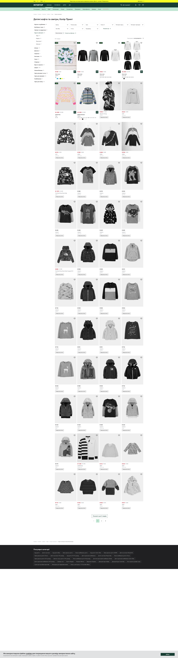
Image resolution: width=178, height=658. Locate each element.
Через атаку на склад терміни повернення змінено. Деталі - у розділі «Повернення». (89, 1)
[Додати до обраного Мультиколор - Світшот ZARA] (119, 123)
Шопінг (39, 14)
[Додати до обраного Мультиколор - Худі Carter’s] (119, 162)
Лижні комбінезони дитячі (81, 552)
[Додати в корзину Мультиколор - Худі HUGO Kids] (75, 112)
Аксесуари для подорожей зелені (60, 564)
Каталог (44, 14)
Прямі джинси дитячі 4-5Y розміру (42, 558)
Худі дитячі (37, 552)
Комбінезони (37, 78)
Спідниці (36, 62)
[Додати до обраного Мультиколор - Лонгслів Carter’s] (119, 396)
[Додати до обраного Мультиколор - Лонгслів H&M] (119, 435)
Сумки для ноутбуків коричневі (41, 564)
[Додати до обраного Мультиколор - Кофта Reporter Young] (119, 83)
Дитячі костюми (46, 552)
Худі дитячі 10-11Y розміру (73, 555)
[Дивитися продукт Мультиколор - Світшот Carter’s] (88, 214)
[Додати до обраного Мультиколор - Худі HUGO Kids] (74, 83)
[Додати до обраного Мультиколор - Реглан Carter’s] (96, 162)
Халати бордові (70, 561)
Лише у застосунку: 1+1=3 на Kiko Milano (80, 564)
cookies (29, 653)
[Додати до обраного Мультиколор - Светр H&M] (96, 474)
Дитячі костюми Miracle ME (126, 552)
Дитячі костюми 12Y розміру (57, 555)
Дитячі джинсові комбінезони (89, 555)
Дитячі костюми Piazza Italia (104, 555)
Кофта (38, 38)
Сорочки (36, 53)
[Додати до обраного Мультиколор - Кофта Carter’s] (96, 240)
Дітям (49, 14)
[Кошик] (143, 5)
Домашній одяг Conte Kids (118, 561)
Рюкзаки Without (80, 561)
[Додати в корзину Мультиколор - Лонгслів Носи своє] (97, 71)
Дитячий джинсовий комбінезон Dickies (102, 558)
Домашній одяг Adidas (104, 561)
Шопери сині (60, 561)
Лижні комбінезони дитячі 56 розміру (82, 558)
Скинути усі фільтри (69, 33)
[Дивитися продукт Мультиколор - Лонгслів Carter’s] (110, 408)
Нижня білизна (38, 70)
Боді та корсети (38, 64)
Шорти (36, 67)
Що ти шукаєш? (126, 4)
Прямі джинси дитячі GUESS (110, 552)
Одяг (52, 14)
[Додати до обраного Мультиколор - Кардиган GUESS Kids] (96, 435)
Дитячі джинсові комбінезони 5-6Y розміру (44, 561)
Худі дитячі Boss (56, 552)
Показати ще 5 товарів (99, 516)
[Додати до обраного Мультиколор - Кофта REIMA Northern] (96, 83)
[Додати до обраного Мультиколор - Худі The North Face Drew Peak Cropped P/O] (74, 240)
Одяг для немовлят (39, 76)
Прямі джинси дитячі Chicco (41, 555)
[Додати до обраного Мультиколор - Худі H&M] (141, 474)
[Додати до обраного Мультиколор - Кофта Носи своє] (74, 43)
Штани (36, 48)
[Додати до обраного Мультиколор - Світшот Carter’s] (74, 201)
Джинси (36, 50)
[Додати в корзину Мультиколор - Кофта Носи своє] (75, 71)
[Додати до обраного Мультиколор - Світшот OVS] (141, 83)
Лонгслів (38, 41)
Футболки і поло (38, 27)
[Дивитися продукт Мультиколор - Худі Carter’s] (88, 370)
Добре (167, 654)
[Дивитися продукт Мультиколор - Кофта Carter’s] (88, 253)
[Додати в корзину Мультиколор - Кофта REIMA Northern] (97, 112)
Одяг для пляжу (38, 81)
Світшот (38, 44)
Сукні (35, 59)
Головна (35, 14)
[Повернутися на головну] (38, 5)
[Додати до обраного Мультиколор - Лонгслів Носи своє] (96, 43)
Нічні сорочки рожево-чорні (133, 561)
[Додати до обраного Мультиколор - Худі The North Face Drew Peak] (74, 162)
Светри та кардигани (40, 30)
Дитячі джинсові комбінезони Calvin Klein (124, 558)
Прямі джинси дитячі (68, 552)
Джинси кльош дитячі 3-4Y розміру (62, 558)
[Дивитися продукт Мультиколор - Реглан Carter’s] (88, 175)
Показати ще (106, 28)
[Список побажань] (139, 5)
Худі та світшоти (38, 32)
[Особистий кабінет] (135, 5)
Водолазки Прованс (91, 561)
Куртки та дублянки (39, 24)
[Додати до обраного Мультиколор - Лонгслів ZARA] (96, 123)
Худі (37, 35)
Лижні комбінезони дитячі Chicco (122, 555)
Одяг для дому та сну (40, 73)
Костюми (36, 56)
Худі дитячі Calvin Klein (95, 552)
